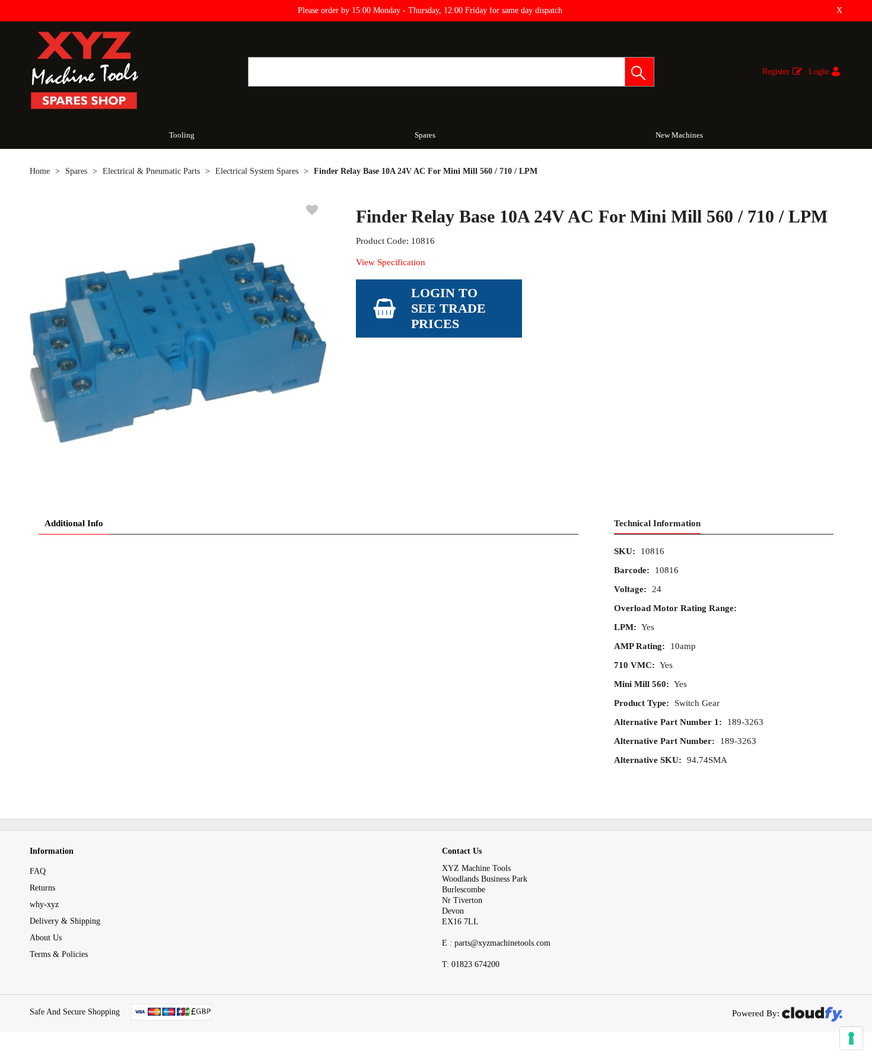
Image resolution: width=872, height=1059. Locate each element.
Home (40, 171)
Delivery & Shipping (65, 921)
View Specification (390, 262)
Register (776, 71)
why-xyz (44, 904)
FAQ (38, 871)
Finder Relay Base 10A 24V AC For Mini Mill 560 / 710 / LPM (425, 171)
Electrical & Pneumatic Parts (151, 171)
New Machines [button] (679, 135)
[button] (639, 72)
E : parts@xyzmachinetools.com (496, 943)
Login (819, 71)
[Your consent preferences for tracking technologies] (851, 1038)
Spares (425, 135)
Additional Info (73, 523)
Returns (42, 887)
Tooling (182, 135)
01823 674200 (470, 964)
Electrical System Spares (256, 171)
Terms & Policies (59, 954)
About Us (46, 937)
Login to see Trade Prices (448, 308)
